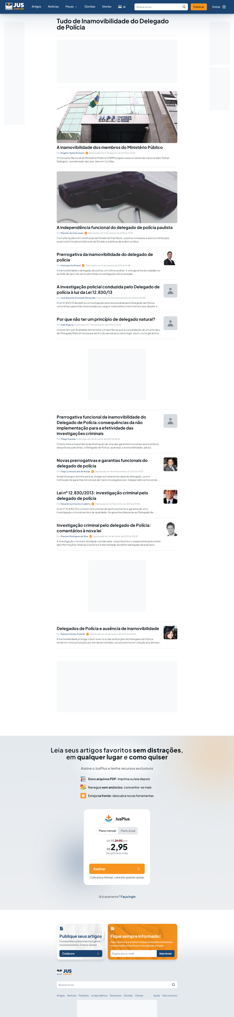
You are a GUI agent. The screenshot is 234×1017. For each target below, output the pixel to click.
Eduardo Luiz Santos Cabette (75, 504)
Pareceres (115, 995)
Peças (70, 6)
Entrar (216, 7)
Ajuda (156, 995)
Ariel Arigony (67, 325)
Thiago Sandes (68, 439)
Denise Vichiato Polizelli (73, 634)
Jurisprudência (99, 995)
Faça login (128, 896)
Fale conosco (169, 995)
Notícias (53, 6)
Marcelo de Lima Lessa (72, 233)
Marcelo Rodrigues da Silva (74, 536)
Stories (106, 6)
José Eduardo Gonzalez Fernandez (78, 298)
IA (124, 7)
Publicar (198, 7)
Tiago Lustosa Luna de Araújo (75, 471)
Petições (84, 995)
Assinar (99, 869)
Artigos (36, 6)
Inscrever (165, 953)
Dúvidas (90, 6)
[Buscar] (184, 7)
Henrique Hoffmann (71, 265)
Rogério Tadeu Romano (72, 153)
